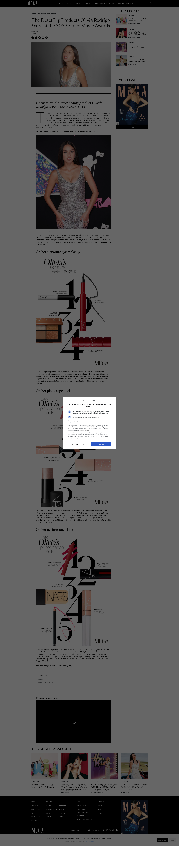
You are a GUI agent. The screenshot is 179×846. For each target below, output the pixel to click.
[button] (89, 421)
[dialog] (89, 423)
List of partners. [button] (85, 430)
